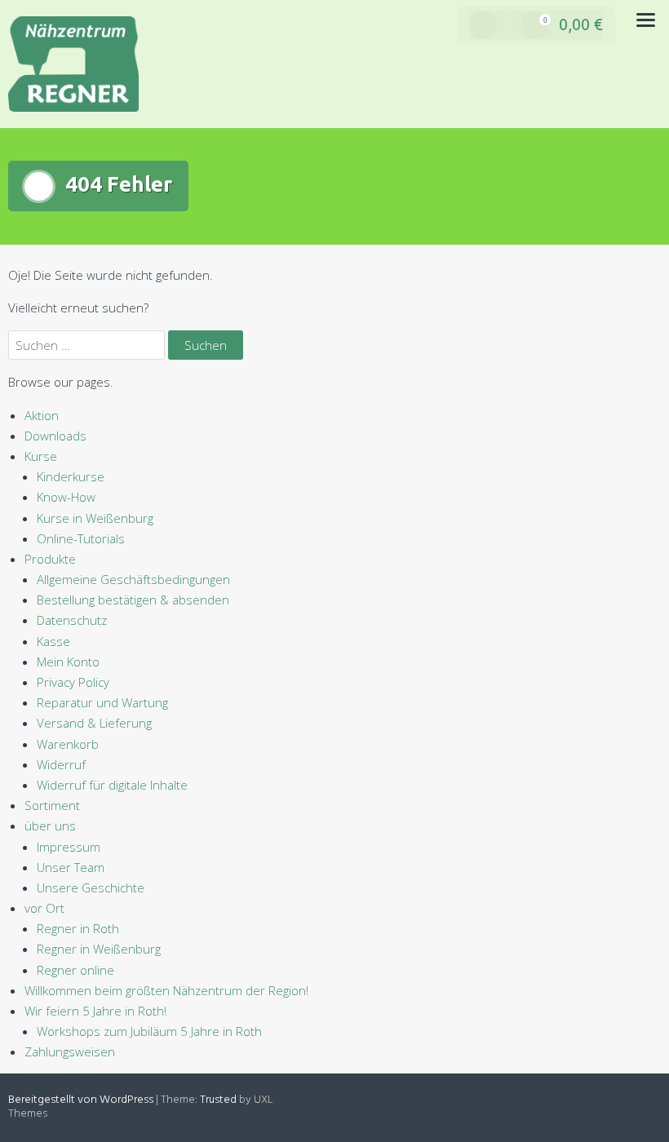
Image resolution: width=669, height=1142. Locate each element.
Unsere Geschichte (90, 887)
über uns (50, 825)
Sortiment (52, 805)
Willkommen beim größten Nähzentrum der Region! (166, 990)
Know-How (66, 497)
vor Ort (44, 908)
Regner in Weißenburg (99, 949)
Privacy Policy (73, 682)
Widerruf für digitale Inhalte (112, 785)
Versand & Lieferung (94, 723)
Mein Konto (68, 661)
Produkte (50, 559)
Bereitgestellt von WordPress (80, 1100)
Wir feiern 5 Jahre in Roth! (95, 1011)
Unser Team (70, 867)
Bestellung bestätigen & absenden (133, 599)
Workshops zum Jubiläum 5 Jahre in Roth (149, 1031)
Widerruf (61, 764)
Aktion (41, 415)
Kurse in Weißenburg (95, 518)
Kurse (40, 456)
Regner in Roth (78, 928)
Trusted (218, 1100)
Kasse (53, 641)
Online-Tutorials (81, 538)
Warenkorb (68, 744)
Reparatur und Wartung (102, 702)
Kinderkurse (70, 476)
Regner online (75, 970)
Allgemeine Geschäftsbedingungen (133, 579)
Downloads (55, 435)
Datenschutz (72, 620)
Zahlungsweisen (69, 1051)
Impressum (68, 847)
